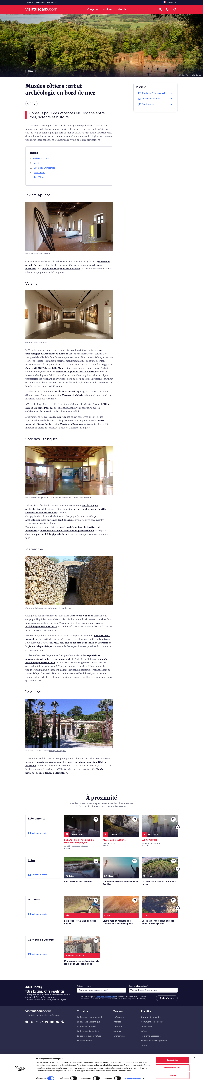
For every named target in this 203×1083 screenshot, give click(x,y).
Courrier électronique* (138, 986)
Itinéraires (118, 1026)
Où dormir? (146, 1026)
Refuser (173, 1075)
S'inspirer (82, 1011)
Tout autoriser (172, 1060)
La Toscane (118, 1017)
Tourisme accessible (151, 1036)
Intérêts (117, 1022)
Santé (144, 1045)
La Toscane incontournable (90, 1017)
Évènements (119, 1036)
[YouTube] (52, 1022)
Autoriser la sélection (173, 1068)
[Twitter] (32, 1022)
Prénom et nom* (84, 986)
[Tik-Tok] (42, 1022)
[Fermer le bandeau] (194, 1057)
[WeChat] (57, 1022)
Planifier (146, 1011)
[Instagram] (37, 1022)
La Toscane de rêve (86, 1026)
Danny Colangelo (57, 751)
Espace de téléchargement (154, 1041)
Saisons (117, 1031)
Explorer (118, 1011)
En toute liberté (84, 1041)
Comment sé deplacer (151, 1022)
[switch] (73, 1078)
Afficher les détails (133, 1078)
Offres (144, 1031)
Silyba (68, 608)
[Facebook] (26, 1022)
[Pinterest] (46, 1022)
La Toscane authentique (88, 1022)
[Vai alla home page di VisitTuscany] (41, 9)
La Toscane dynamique (88, 1031)
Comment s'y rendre (151, 1017)
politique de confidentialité (105, 997)
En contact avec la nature (89, 1036)
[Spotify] (62, 1022)
